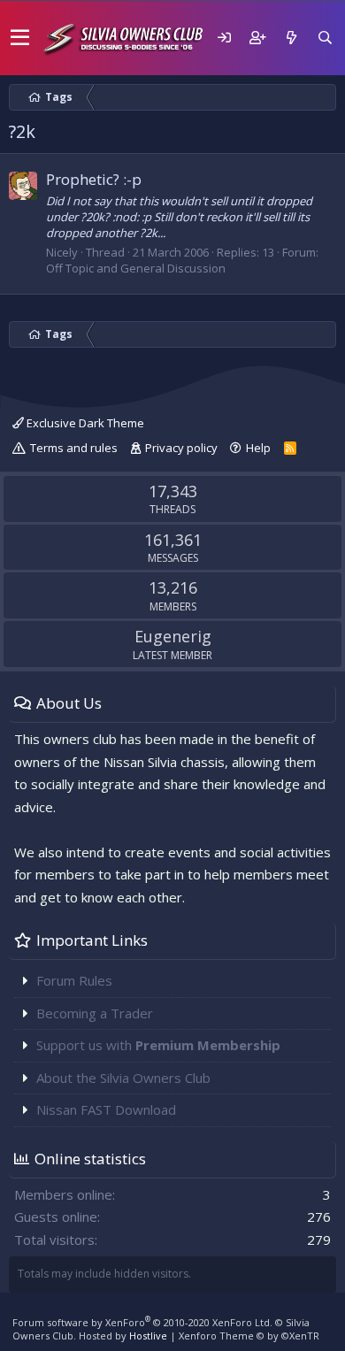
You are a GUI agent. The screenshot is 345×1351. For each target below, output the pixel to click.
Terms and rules (74, 448)
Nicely (62, 252)
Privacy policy (181, 448)
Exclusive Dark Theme (84, 423)
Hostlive (148, 1335)
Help (258, 448)
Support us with (158, 1045)
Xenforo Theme (249, 1335)
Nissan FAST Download (106, 1109)
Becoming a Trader (94, 1013)
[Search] (324, 37)
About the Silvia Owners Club (123, 1077)
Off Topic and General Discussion (136, 268)
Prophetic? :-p (94, 179)
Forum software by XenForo (142, 1322)
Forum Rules (74, 980)
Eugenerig (172, 636)
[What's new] (291, 37)
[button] (20, 38)
